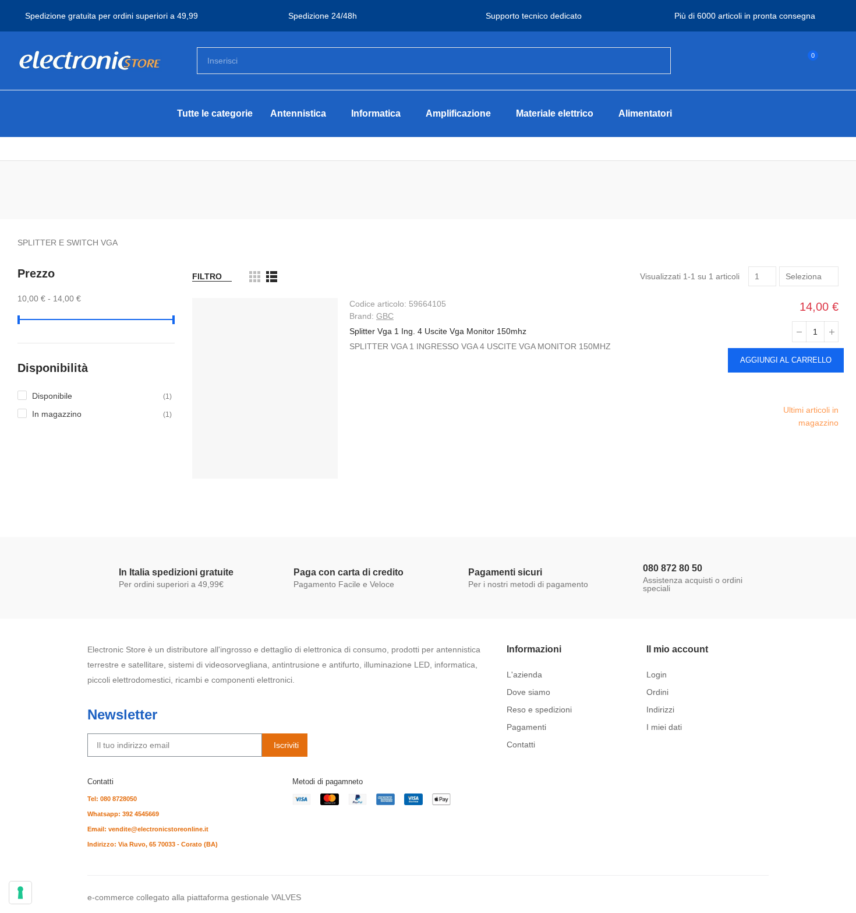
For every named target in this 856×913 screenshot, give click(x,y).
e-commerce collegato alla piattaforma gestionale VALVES (194, 897)
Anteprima (829, 387)
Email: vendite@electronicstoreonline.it (147, 829)
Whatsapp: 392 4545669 (123, 813)
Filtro (207, 276)
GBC (385, 316)
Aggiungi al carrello (786, 360)
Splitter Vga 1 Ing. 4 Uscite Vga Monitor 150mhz (437, 331)
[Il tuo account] (833, 60)
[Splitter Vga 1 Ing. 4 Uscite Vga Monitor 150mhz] (265, 388)
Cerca (652, 60)
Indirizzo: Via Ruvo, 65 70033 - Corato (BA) (152, 844)
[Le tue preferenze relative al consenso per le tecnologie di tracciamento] (20, 893)
